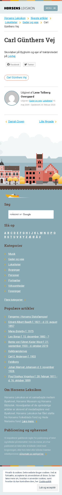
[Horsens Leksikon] (19, 8)
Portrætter (14, 280)
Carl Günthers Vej (17, 77)
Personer (13, 275)
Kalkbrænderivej (17, 351)
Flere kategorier (15, 299)
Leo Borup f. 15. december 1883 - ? (28, 336)
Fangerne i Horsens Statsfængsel (27, 316)
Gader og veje (31, 22)
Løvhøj (11, 56)
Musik (11, 253)
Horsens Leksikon (14, 18)
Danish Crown (16, 121)
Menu (51, 8)
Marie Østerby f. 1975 (21, 331)
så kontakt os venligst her (33, 454)
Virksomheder (16, 285)
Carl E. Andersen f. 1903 (22, 356)
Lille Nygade (46, 121)
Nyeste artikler (39, 18)
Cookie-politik (45, 481)
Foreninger (14, 291)
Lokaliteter (11, 22)
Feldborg (13, 361)
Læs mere (30, 421)
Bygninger (14, 269)
